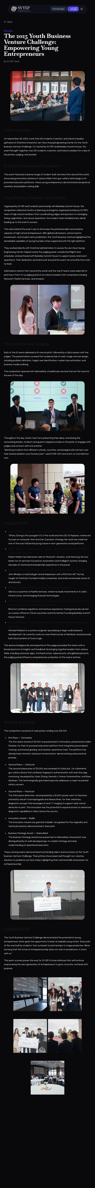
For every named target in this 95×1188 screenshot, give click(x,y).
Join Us (73, 9)
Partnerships (58, 9)
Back (9, 21)
